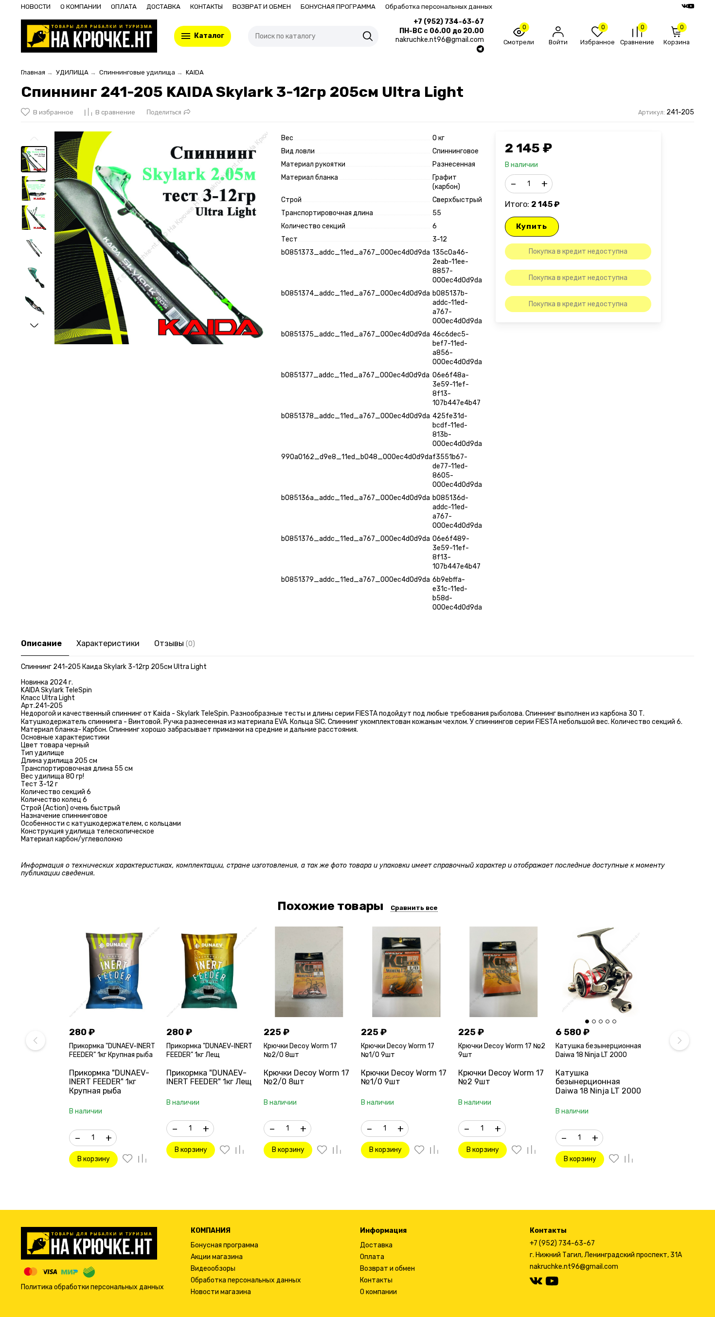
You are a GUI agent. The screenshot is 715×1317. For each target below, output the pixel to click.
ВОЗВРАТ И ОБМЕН (261, 6)
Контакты (376, 1280)
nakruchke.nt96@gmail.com (574, 1266)
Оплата (372, 1257)
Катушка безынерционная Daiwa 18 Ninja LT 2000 (598, 1050)
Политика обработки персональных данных (92, 1287)
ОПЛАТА (124, 6)
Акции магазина (217, 1257)
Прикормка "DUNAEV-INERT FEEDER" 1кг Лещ (209, 1050)
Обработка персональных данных (438, 6)
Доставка (376, 1245)
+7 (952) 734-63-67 (448, 22)
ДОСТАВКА (163, 6)
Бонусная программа (224, 1245)
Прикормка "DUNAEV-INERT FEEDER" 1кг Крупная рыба (112, 1050)
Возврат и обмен (387, 1268)
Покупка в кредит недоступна (578, 251)
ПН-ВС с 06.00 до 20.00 (441, 31)
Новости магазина (221, 1292)
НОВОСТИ (36, 6)
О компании (378, 1292)
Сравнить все (414, 907)
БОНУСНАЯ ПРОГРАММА (338, 6)
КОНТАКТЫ (206, 6)
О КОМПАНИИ (80, 6)
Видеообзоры (213, 1268)
